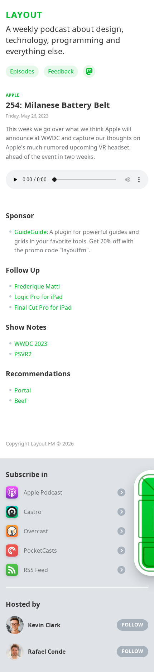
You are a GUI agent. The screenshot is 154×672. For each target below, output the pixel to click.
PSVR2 (23, 354)
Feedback (61, 71)
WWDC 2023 (30, 344)
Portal (22, 390)
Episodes (22, 71)
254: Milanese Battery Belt (58, 104)
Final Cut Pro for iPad (43, 307)
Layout (24, 14)
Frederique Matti (37, 286)
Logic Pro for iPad (38, 297)
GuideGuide (30, 232)
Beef (20, 401)
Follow (132, 624)
